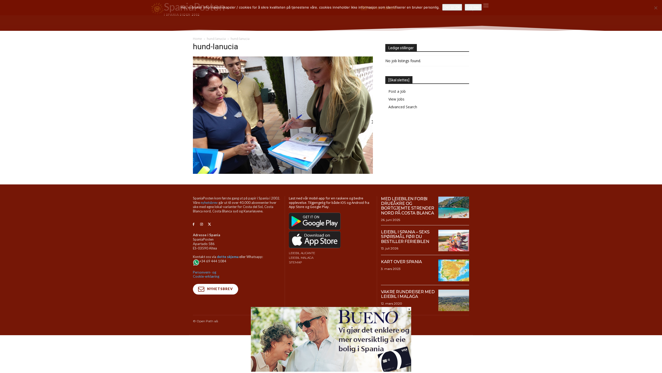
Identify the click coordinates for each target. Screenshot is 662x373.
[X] (209, 224)
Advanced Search (402, 106)
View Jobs (396, 99)
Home (197, 39)
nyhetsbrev (209, 202)
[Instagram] (201, 224)
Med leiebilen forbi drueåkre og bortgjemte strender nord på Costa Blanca (407, 206)
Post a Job (397, 91)
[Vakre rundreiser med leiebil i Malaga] (453, 300)
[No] (655, 7)
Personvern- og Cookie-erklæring (206, 274)
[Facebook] (193, 224)
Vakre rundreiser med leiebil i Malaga (407, 294)
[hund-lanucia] (283, 172)
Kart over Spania (401, 261)
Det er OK (452, 7)
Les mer (473, 7)
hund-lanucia (216, 39)
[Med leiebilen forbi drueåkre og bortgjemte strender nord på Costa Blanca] (453, 207)
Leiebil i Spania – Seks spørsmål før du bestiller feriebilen (405, 236)
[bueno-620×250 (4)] (331, 370)
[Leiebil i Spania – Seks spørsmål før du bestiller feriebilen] (453, 241)
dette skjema (227, 257)
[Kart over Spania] (453, 270)
